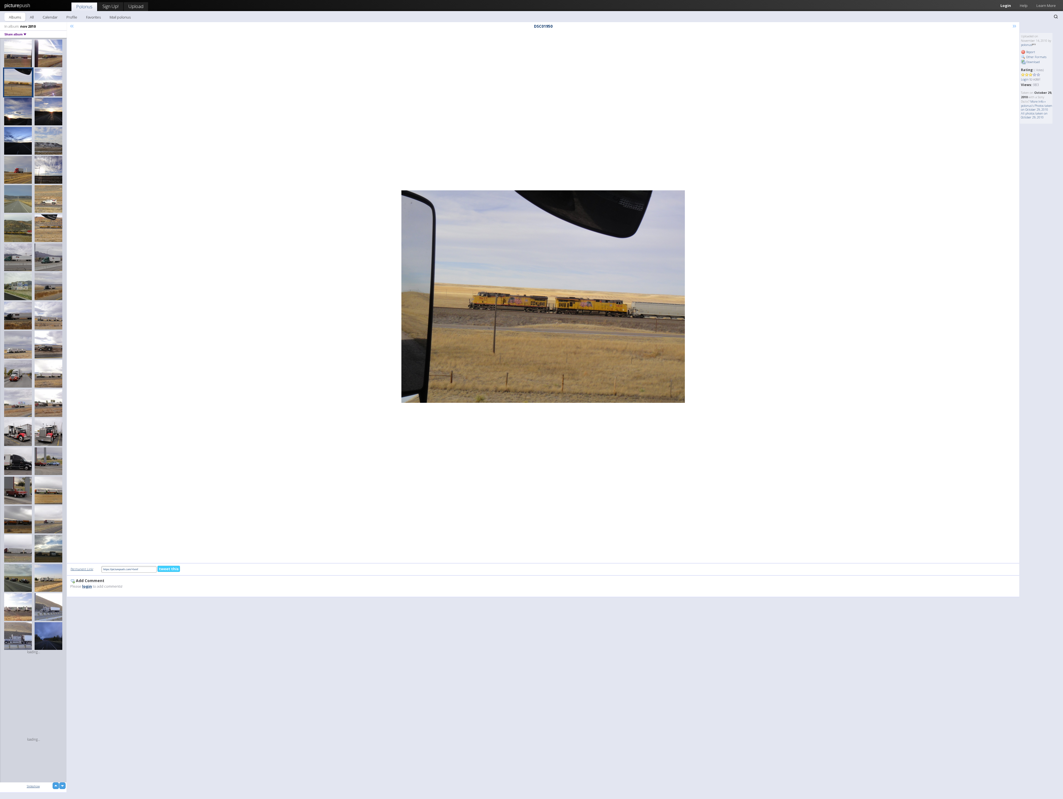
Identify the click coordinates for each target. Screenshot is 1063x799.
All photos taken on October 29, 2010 (1034, 115)
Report (1030, 52)
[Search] (1055, 16)
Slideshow (33, 786)
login (87, 586)
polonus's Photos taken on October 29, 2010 (1036, 107)
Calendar (50, 17)
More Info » (1038, 101)
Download (1032, 62)
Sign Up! (110, 6)
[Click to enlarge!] (543, 296)
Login (1005, 5)
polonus (1026, 45)
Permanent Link (82, 569)
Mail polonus (120, 17)
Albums (15, 17)
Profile (71, 17)
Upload (135, 6)
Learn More (1046, 5)
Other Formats (1035, 57)
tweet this (169, 568)
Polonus (84, 6)
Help (1024, 5)
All (32, 17)
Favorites (93, 17)
